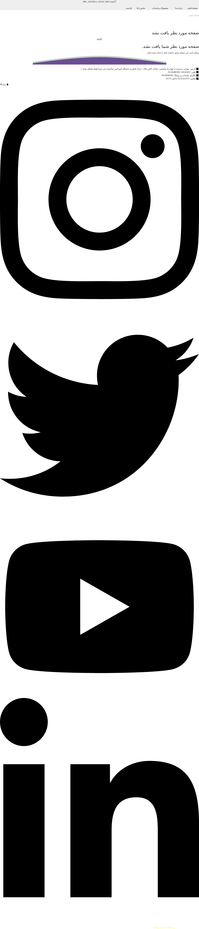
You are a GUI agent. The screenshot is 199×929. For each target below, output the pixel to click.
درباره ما (178, 8)
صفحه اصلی (193, 15)
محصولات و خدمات (160, 8)
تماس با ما (141, 8)
